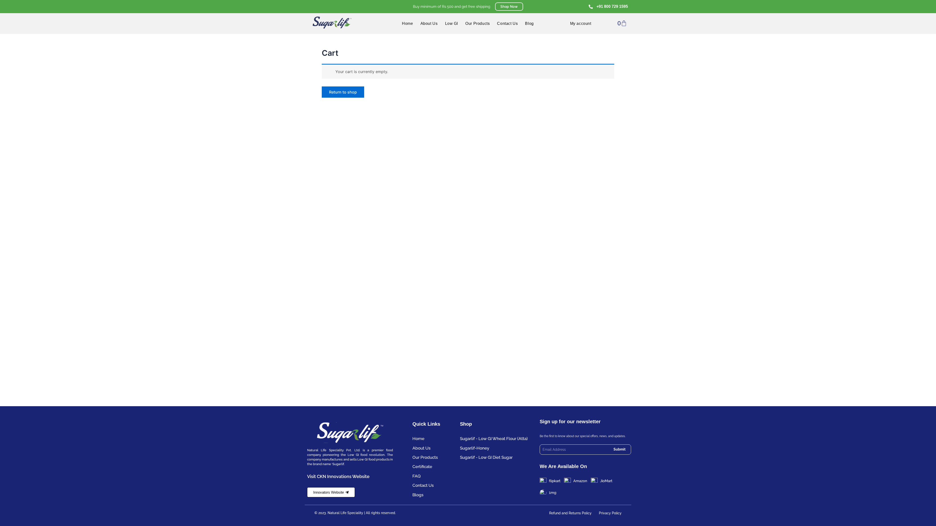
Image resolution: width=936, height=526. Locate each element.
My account (580, 23)
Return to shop (343, 92)
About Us (429, 23)
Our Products (477, 23)
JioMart (606, 481)
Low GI (451, 23)
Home (407, 23)
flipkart (554, 481)
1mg (552, 492)
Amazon (580, 481)
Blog (529, 23)
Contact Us (507, 23)
